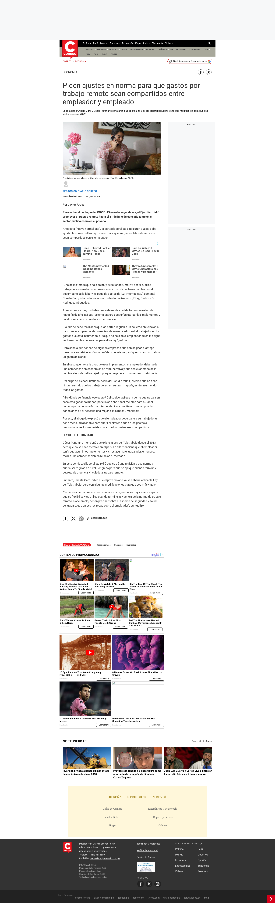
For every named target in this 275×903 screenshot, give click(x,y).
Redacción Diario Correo (80, 191)
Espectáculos (142, 43)
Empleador (131, 545)
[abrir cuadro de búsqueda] (209, 43)
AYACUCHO (101, 49)
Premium (203, 871)
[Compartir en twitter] (209, 72)
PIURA (88, 54)
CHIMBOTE (113, 49)
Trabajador (118, 545)
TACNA (104, 54)
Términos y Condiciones (148, 843)
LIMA (206, 49)
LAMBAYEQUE (195, 49)
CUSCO (124, 49)
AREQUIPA (90, 49)
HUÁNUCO (163, 49)
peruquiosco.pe (192, 897)
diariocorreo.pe (171, 897)
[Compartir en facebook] (201, 72)
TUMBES (114, 54)
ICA (171, 49)
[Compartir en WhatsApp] (81, 518)
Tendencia (157, 43)
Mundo (104, 43)
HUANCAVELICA (136, 49)
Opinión (202, 860)
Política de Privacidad (147, 850)
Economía (127, 43)
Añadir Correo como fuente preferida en (190, 61)
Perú (95, 43)
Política (87, 43)
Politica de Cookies (146, 857)
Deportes (115, 43)
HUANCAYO (150, 49)
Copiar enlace (99, 518)
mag (206, 897)
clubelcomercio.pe (104, 897)
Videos (169, 43)
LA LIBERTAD (181, 49)
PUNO (96, 54)
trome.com (154, 897)
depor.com (138, 897)
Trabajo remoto (104, 545)
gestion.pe (123, 897)
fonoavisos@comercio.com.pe (105, 858)
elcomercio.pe (82, 897)
